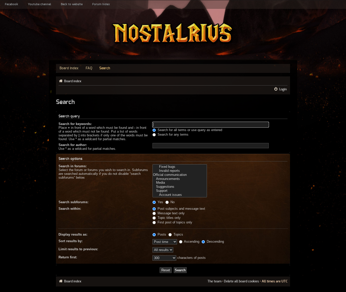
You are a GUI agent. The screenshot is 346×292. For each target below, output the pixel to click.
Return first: (68, 257)
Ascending (191, 241)
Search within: (70, 209)
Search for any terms (172, 134)
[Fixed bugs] (179, 167)
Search (104, 68)
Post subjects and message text (181, 209)
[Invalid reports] (179, 171)
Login (283, 89)
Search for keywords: (75, 124)
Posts (161, 234)
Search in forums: (73, 166)
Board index (69, 68)
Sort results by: (71, 241)
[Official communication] (179, 175)
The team (214, 281)
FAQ (89, 68)
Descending (215, 241)
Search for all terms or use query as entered (189, 130)
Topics (177, 234)
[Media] (179, 183)
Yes (160, 202)
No (172, 202)
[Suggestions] (179, 187)
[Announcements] (179, 179)
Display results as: (73, 234)
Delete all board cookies (241, 281)
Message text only (171, 213)
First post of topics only (174, 222)
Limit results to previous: (78, 249)
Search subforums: (73, 202)
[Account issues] (179, 195)
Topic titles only (169, 218)
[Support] (179, 191)
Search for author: (73, 145)
